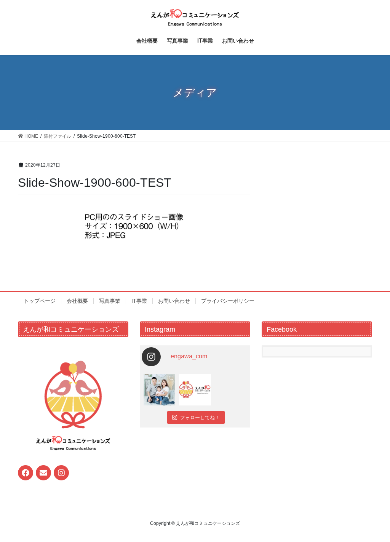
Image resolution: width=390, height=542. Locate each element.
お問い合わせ (174, 301)
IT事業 (139, 301)
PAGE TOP (373, 519)
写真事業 (109, 301)
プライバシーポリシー (227, 301)
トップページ (40, 301)
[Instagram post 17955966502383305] (195, 389)
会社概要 (77, 301)
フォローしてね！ (200, 417)
